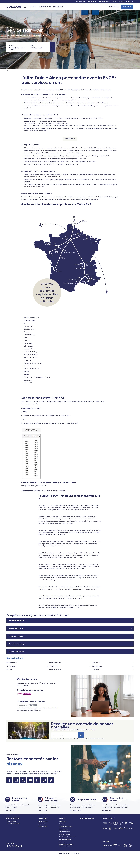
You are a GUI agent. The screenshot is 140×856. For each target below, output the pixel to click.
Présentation (62, 821)
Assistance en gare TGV (16, 628)
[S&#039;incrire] (81, 735)
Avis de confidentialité (65, 839)
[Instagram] (13, 846)
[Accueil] (7, 71)
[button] (52, 47)
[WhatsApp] (16, 846)
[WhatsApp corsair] (44, 780)
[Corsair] (13, 7)
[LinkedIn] (19, 846)
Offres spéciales (45, 7)
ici (39, 710)
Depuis (11, 46)
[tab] (49, 832)
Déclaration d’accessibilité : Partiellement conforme (66, 845)
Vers (32, 46)
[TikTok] (21, 846)
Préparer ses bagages (16, 636)
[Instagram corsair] (16, 780)
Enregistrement (92, 1)
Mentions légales (63, 829)
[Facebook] (7, 846)
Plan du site (62, 842)
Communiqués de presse (65, 826)
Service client (113, 7)
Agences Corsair (43, 826)
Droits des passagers (118, 1)
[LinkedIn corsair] (37, 780)
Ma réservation (80, 1)
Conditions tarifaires (64, 831)
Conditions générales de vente (67, 836)
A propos (62, 818)
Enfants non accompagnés (17, 644)
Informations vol (104, 1)
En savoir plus (10, 810)
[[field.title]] (105, 823)
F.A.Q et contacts (43, 821)
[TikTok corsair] (51, 780)
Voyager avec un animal (16, 651)
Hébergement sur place (16, 620)
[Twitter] (10, 846)
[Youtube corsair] (30, 780)
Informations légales (87, 818)
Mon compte (127, 6)
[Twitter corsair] (23, 780)
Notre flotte (62, 824)
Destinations (58, 7)
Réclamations (42, 824)
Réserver (33, 7)
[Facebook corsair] (9, 780)
